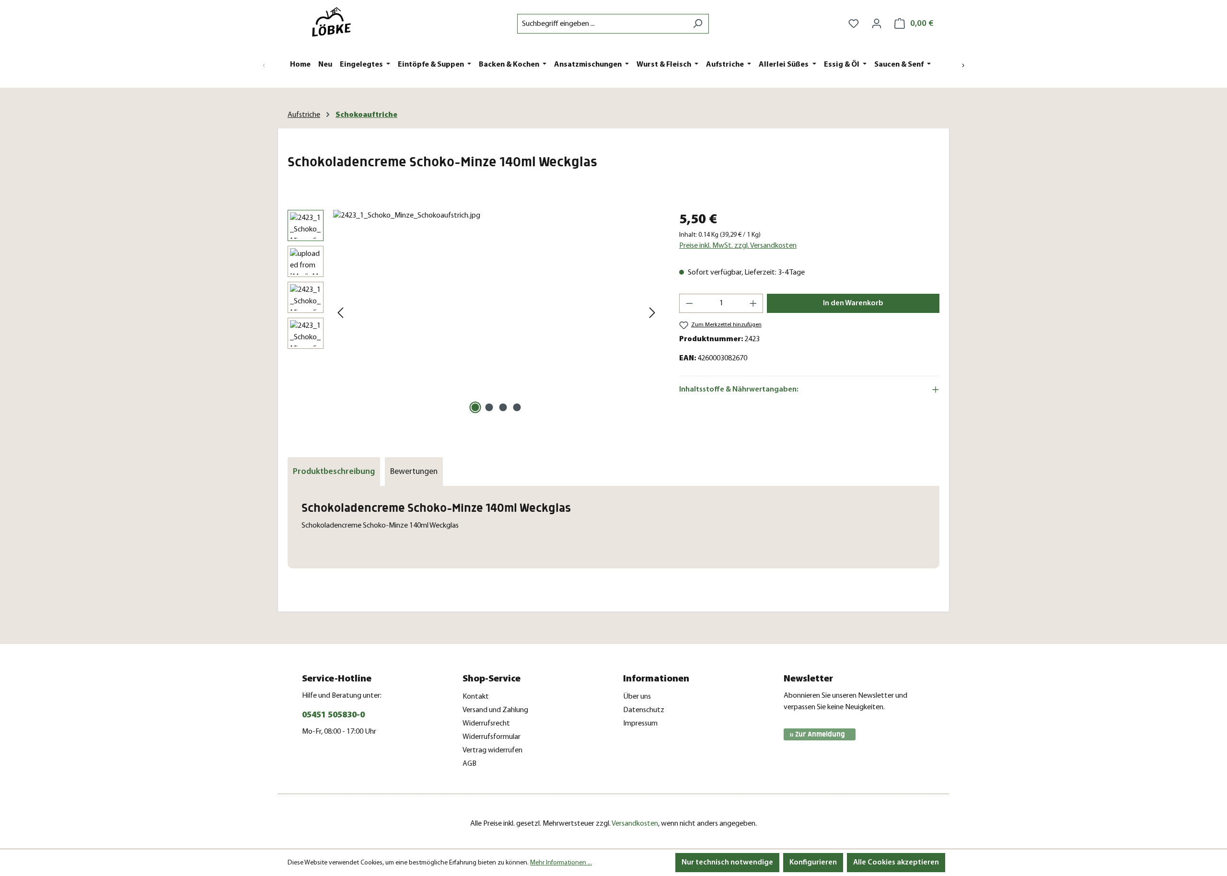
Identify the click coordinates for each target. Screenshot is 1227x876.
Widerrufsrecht (486, 723)
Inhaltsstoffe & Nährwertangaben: (739, 389)
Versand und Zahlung (495, 710)
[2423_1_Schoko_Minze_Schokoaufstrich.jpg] (496, 313)
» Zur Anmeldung (817, 734)
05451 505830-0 (333, 715)
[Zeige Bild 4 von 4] (517, 407)
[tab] (334, 471)
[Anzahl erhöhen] (753, 303)
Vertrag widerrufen (492, 750)
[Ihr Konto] (876, 24)
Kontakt (476, 697)
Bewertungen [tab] (414, 472)
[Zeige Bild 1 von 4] (475, 407)
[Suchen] (697, 24)
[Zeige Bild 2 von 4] (489, 407)
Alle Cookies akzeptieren (896, 862)
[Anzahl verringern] (689, 303)
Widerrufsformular (492, 737)
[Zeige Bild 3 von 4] (503, 407)
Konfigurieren (813, 862)
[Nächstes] (652, 313)
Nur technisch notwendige (727, 862)
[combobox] (602, 24)
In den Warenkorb (853, 303)
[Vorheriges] (340, 313)
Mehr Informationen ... (561, 862)
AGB (469, 764)
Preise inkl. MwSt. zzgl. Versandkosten (738, 246)
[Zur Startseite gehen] (335, 22)
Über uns (637, 697)
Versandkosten (635, 824)
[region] (474, 313)
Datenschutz (643, 710)
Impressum (640, 723)
